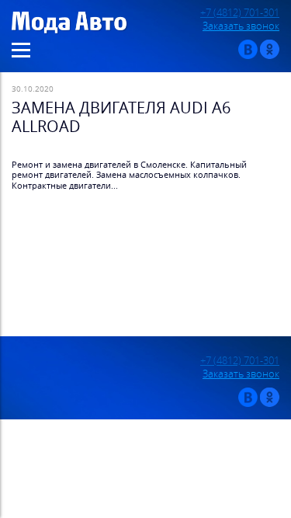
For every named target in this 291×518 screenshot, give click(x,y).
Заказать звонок (241, 26)
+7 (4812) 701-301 (239, 12)
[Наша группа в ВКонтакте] (248, 55)
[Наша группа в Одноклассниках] (269, 55)
